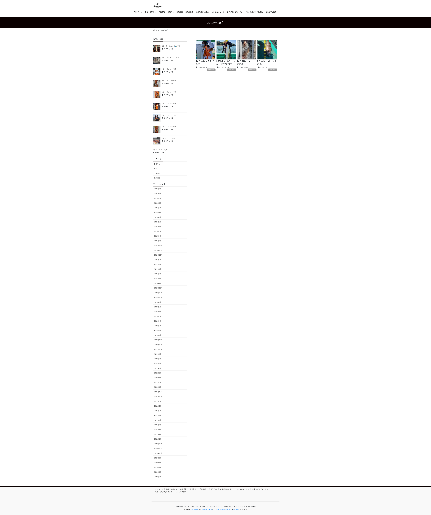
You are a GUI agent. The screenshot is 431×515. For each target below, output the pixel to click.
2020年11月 (158, 448)
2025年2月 (158, 241)
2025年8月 (158, 217)
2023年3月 (158, 326)
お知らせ (157, 164)
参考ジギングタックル (260, 489)
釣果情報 (211, 69)
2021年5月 (158, 420)
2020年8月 (158, 463)
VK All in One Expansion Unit (222, 509)
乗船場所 (202, 489)
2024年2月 (158, 283)
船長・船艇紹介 (171, 489)
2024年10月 (158, 255)
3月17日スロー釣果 (169, 115)
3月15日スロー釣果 (169, 127)
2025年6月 (158, 227)
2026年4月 (158, 198)
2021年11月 (158, 392)
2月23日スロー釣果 (160, 150)
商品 (155, 168)
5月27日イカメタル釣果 (170, 58)
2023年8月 (158, 302)
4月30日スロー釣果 (169, 69)
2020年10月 (158, 453)
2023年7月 (158, 307)
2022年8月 (158, 359)
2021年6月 (158, 415)
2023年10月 (158, 297)
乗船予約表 (213, 489)
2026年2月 (158, 208)
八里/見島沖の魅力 (226, 489)
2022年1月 (158, 387)
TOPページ (159, 489)
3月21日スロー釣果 (169, 104)
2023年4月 (158, 321)
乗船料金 (193, 489)
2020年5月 (158, 477)
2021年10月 (158, 396)
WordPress (195, 509)
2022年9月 (158, 354)
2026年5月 (158, 194)
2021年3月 (158, 429)
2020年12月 (158, 444)
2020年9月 (158, 458)
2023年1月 (158, 335)
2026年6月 (158, 189)
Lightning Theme (207, 509)
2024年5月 (158, 274)
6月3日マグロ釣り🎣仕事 (171, 46)
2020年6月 (158, 472)
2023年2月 (158, 330)
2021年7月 (158, 411)
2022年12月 (158, 340)
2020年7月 (158, 467)
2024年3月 (158, 278)
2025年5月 (158, 231)
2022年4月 (158, 378)
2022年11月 (158, 345)
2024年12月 (158, 245)
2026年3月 (158, 203)
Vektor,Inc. (236, 509)
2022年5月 (158, 373)
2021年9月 (158, 401)
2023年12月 (158, 288)
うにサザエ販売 (180, 492)
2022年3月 (158, 382)
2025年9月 (158, 212)
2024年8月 (158, 264)
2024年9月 (158, 260)
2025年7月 (158, 222)
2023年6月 (158, 311)
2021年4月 (158, 425)
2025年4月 (158, 236)
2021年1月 (158, 439)
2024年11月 (158, 250)
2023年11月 (158, 293)
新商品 (158, 173)
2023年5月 (158, 316)
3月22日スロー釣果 (169, 92)
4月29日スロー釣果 (169, 81)
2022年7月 (158, 363)
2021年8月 (158, 406)
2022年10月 (158, 349)
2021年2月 (158, 434)
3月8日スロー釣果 (168, 138)
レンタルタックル (242, 489)
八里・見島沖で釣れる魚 (163, 492)
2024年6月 (158, 269)
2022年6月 (158, 368)
